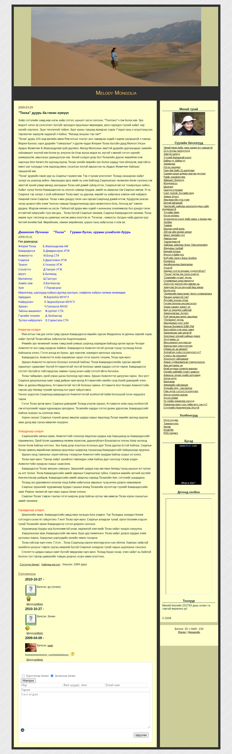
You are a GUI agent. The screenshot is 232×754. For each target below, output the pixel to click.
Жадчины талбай (173, 248)
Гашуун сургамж (173, 189)
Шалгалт (168, 186)
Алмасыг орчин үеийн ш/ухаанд (182, 375)
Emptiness (169, 261)
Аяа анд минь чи (173, 365)
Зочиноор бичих (65, 675)
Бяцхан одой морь (174, 228)
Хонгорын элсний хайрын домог (182, 336)
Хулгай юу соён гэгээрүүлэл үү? (182, 352)
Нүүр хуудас (171, 420)
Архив (167, 426)
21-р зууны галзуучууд (177, 150)
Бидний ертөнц (172, 251)
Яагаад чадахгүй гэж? (176, 297)
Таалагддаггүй (172, 241)
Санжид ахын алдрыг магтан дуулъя (184, 173)
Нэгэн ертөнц (171, 215)
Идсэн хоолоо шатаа (176, 394)
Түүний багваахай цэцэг (177, 157)
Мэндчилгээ (170, 183)
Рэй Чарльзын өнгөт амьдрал (180, 316)
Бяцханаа (169, 381)
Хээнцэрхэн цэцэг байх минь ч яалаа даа (187, 219)
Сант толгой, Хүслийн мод (179, 193)
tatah (50, 645)
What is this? (188, 483)
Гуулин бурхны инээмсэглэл (180, 303)
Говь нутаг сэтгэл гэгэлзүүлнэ (181, 391)
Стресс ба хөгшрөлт (175, 355)
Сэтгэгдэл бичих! (29, 564)
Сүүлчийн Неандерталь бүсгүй (181, 407)
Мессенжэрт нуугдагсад (177, 342)
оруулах (141, 735)
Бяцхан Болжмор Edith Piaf (179, 326)
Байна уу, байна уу (174, 160)
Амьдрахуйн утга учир (176, 199)
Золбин (168, 222)
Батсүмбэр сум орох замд (179, 329)
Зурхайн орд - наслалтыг (178, 388)
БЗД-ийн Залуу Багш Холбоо (180, 258)
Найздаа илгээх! (50, 564)
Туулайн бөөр (171, 212)
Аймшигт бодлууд (174, 180)
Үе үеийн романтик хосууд (179, 401)
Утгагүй (168, 267)
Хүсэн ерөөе (171, 397)
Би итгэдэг (170, 290)
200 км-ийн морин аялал (178, 231)
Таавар (168, 225)
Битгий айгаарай (173, 202)
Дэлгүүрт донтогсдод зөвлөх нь (182, 283)
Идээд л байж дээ (174, 254)
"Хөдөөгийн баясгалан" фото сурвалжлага (188, 293)
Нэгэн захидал (172, 167)
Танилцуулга (171, 423)
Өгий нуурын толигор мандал (180, 368)
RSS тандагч (171, 433)
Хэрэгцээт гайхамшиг (176, 358)
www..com (188, 445)
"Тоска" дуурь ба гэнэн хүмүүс (181, 274)
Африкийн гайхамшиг (176, 384)
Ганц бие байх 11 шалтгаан (179, 170)
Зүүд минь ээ (171, 339)
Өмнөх (182, 632)
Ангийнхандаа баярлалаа (178, 264)
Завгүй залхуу (172, 154)
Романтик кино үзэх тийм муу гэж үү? (185, 404)
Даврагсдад (170, 238)
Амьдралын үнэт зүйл (176, 322)
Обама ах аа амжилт (176, 349)
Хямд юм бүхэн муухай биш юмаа (183, 287)
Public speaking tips (174, 177)
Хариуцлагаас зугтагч (176, 313)
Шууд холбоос (35, 604)
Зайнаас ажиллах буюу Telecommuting (186, 244)
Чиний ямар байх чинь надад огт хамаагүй (188, 147)
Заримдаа (169, 163)
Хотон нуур (170, 378)
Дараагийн (194, 632)
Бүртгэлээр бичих (37, 675)
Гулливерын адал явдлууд (179, 280)
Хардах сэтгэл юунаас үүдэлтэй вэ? (184, 270)
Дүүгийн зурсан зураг (176, 300)
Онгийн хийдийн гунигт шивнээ (181, 371)
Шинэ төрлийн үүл (174, 235)
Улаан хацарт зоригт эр (177, 306)
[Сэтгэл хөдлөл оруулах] (25, 730)
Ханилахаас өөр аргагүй (177, 332)
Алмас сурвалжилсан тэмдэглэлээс (184, 362)
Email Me (169, 429)
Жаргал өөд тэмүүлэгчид (178, 345)
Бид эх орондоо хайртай (177, 310)
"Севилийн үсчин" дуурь (178, 277)
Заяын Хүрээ (171, 196)
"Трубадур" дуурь (174, 319)
